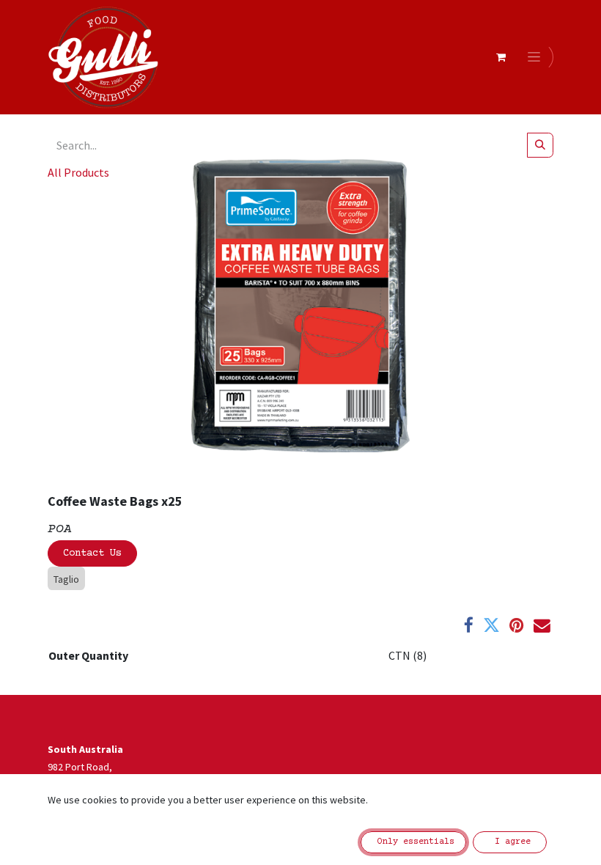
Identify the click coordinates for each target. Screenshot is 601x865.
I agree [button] (510, 842)
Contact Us (92, 553)
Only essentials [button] (413, 842)
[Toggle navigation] (536, 57)
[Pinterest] (516, 625)
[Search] (540, 145)
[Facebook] (468, 625)
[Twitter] (491, 625)
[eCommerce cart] (500, 57)
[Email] (542, 625)
